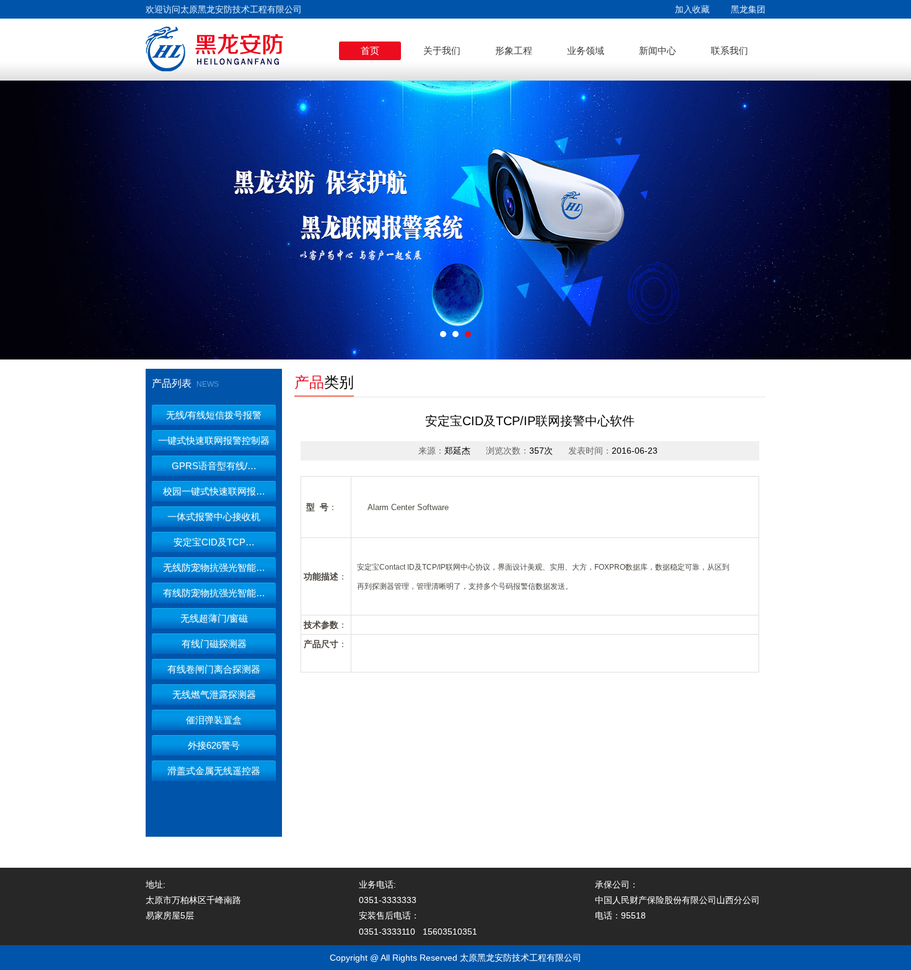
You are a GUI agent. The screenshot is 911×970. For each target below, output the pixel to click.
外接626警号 (214, 745)
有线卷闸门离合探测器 (213, 669)
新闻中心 (657, 50)
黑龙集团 (748, 9)
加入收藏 (692, 9)
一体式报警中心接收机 (213, 516)
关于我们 (441, 50)
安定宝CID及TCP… (214, 542)
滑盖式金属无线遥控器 (213, 770)
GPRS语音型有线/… (214, 466)
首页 (370, 50)
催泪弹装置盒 (214, 720)
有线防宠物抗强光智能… (214, 593)
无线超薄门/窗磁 (214, 618)
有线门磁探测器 (214, 643)
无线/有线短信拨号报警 (214, 415)
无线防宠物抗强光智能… (214, 567)
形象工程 (513, 50)
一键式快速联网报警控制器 (214, 440)
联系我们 (729, 50)
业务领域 (585, 50)
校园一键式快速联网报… (214, 491)
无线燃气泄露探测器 (214, 694)
